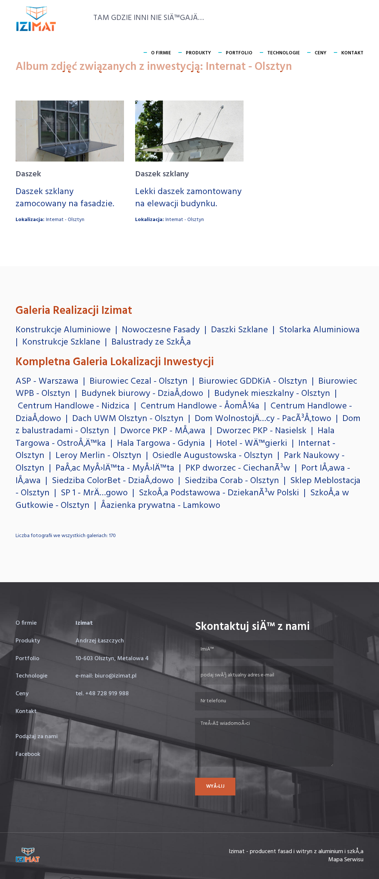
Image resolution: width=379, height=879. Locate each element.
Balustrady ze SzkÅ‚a (151, 342)
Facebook (28, 754)
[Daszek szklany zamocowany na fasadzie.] (70, 131)
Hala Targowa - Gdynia (161, 444)
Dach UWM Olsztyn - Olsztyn (128, 419)
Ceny (320, 53)
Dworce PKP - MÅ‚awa (162, 431)
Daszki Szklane (239, 330)
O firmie (161, 53)
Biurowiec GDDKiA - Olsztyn (253, 381)
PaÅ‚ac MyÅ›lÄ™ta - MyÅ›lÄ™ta (115, 468)
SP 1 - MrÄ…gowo (94, 493)
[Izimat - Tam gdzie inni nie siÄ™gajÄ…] (36, 18)
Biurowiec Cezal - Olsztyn (139, 381)
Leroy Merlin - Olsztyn (98, 456)
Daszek (28, 174)
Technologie (283, 53)
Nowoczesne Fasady (161, 330)
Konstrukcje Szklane (61, 342)
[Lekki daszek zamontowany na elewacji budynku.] (189, 131)
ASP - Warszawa (47, 381)
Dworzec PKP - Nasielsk (261, 431)
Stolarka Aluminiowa (319, 330)
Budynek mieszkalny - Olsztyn (272, 394)
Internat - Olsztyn (65, 219)
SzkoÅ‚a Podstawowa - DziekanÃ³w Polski (219, 493)
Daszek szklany (162, 174)
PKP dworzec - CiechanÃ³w (237, 468)
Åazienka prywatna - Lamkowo (160, 506)
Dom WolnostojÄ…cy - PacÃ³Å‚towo (263, 419)
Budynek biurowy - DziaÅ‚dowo (142, 394)
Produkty (198, 53)
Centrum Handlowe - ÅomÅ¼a (200, 406)
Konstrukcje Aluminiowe (63, 330)
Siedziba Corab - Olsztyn (232, 481)
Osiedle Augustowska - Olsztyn (212, 456)
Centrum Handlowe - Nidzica (74, 406)
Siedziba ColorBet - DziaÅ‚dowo (113, 481)
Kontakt (352, 53)
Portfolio (239, 53)
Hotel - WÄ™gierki (251, 444)
